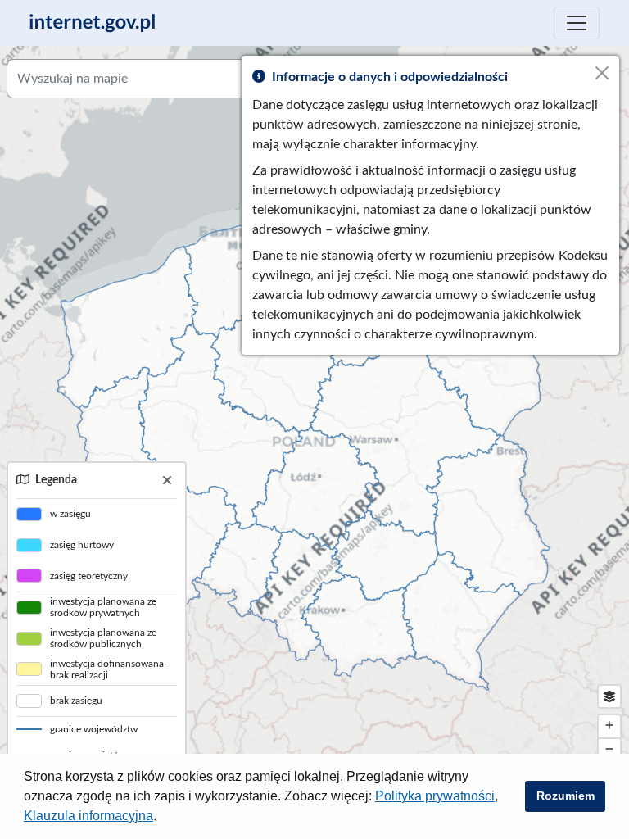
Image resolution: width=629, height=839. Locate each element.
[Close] (602, 73)
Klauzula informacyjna (88, 816)
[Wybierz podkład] (609, 696)
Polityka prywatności (435, 796)
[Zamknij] (167, 480)
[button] (162, 817)
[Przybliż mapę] (609, 726)
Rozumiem (565, 795)
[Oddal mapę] (609, 750)
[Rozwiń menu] (577, 23)
